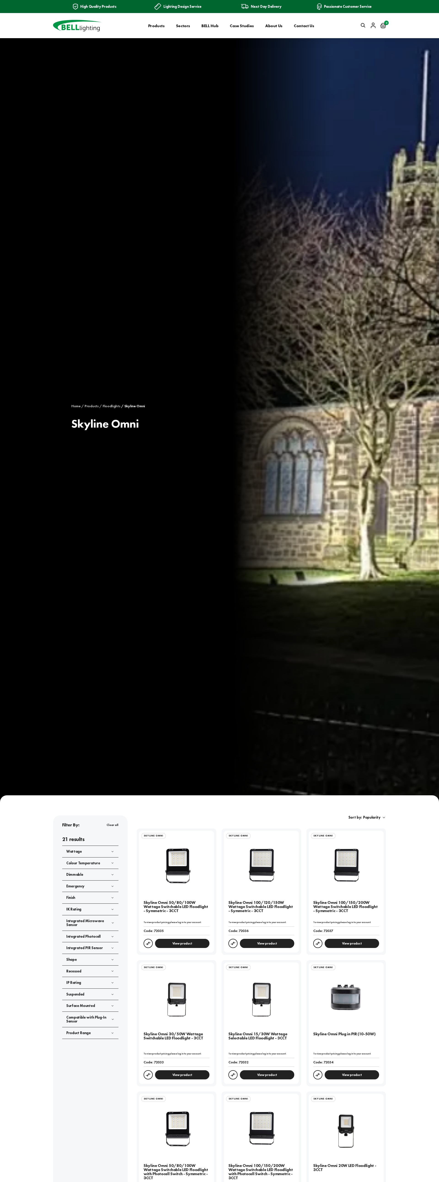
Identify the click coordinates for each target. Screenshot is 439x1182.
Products (156, 25)
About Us (273, 25)
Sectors (183, 25)
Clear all (112, 825)
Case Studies (242, 25)
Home (76, 406)
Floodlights (111, 406)
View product (182, 943)
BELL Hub (209, 25)
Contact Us (304, 25)
